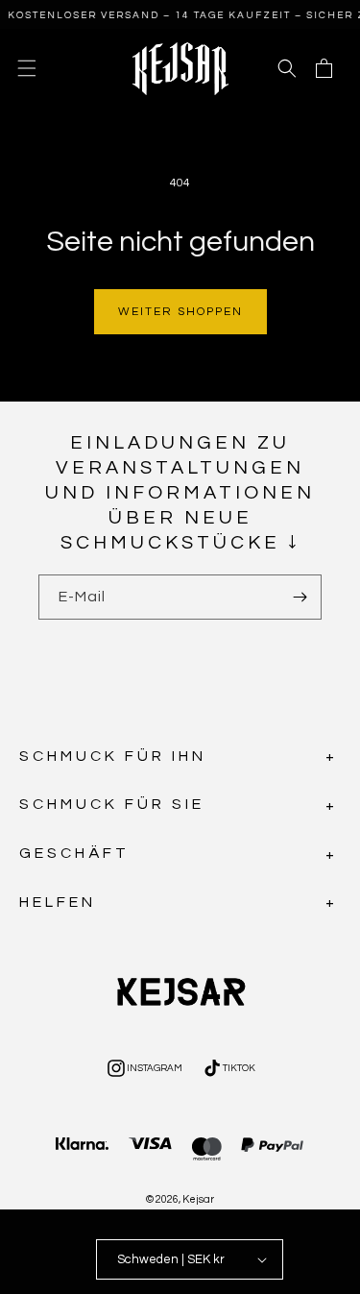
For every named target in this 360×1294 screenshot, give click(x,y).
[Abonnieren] (299, 597)
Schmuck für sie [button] (111, 804)
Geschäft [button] (74, 853)
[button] (27, 68)
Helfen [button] (57, 902)
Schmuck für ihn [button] (112, 756)
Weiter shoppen (180, 311)
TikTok (228, 1070)
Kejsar (198, 1199)
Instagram (143, 1070)
